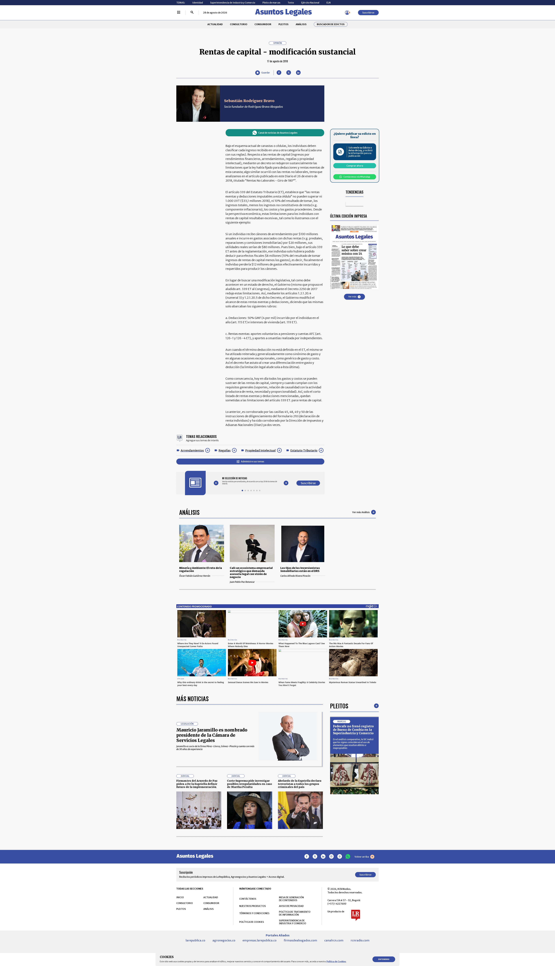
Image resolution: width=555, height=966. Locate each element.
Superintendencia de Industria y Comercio (232, 2)
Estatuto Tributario (303, 450)
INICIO (180, 897)
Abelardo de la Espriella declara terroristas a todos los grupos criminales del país (299, 784)
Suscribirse (368, 12)
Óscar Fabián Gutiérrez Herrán (194, 575)
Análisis (189, 512)
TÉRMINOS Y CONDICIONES (254, 913)
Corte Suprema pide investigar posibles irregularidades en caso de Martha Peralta (249, 784)
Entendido (383, 959)
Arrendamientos (192, 450)
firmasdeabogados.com (300, 940)
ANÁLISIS (301, 24)
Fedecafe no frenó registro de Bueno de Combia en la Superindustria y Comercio (353, 729)
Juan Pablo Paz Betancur (242, 581)
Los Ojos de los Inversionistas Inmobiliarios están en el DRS (300, 569)
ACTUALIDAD (215, 24)
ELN (328, 2)
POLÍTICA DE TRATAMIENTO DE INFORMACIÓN (294, 913)
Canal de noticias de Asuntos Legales (277, 132)
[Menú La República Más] (178, 12)
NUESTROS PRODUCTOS (252, 906)
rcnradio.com (360, 940)
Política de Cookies (336, 961)
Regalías (225, 450)
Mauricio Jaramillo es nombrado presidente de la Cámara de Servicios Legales (211, 735)
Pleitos (339, 705)
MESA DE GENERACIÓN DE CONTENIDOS (291, 899)
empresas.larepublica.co (259, 940)
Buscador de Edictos (331, 24)
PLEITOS (283, 24)
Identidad (197, 2)
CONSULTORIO (238, 24)
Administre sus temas (252, 461)
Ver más (352, 296)
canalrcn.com (333, 940)
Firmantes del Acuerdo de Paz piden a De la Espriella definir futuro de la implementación (196, 784)
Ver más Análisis (361, 512)
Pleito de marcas (271, 2)
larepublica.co (195, 940)
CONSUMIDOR (263, 24)
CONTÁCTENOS (247, 898)
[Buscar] (192, 12)
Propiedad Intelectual (260, 450)
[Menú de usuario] (347, 12)
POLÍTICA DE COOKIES (251, 921)
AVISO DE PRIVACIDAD (291, 906)
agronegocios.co (223, 940)
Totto (291, 2)
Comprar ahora (354, 165)
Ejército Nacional (310, 2)
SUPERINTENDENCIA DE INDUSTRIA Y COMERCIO (292, 922)
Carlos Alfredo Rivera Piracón (295, 575)
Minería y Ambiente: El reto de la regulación (200, 569)
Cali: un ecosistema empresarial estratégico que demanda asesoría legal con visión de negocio (251, 572)
